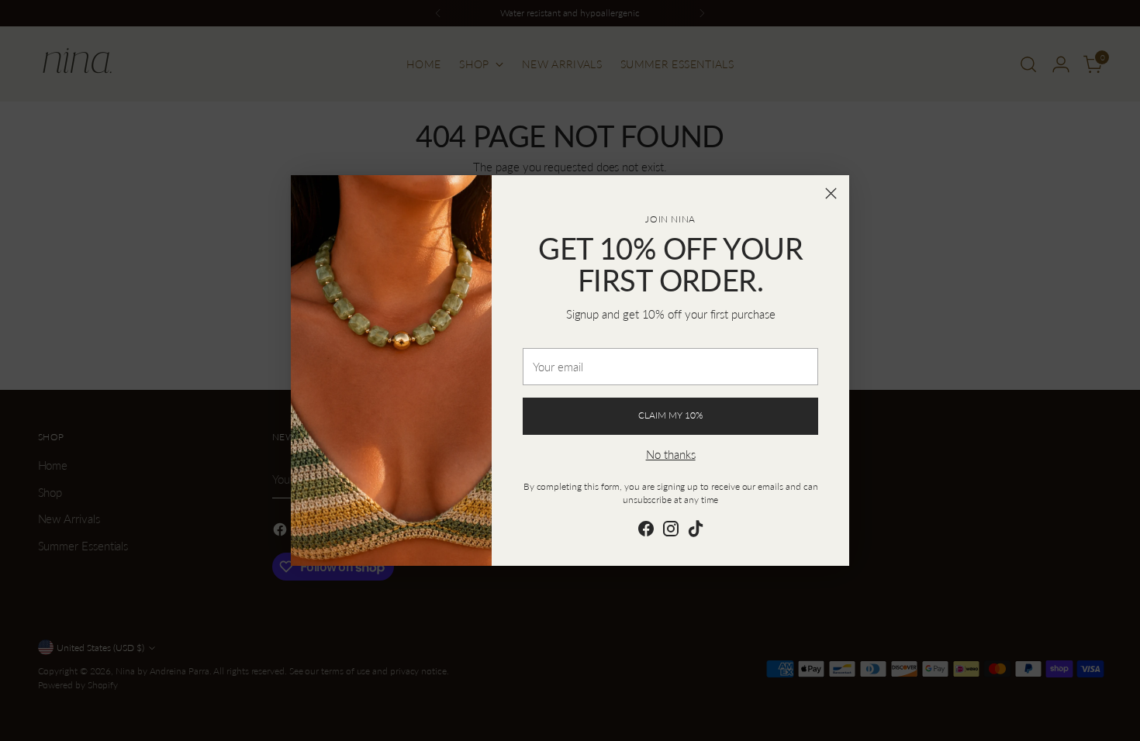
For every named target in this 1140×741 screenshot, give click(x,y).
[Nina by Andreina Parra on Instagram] (671, 531)
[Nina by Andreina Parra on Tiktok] (695, 531)
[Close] (831, 193)
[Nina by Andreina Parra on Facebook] (646, 531)
